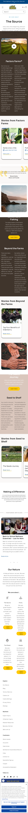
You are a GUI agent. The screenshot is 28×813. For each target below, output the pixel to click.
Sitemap (5, 706)
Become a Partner (8, 726)
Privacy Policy (7, 702)
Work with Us (6, 729)
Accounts (5, 742)
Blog (4, 688)
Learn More (14, 237)
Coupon (5, 763)
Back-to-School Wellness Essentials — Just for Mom (13, 537)
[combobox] (14, 12)
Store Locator (7, 739)
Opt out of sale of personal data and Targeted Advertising (14, 802)
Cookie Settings (7, 699)
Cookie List (6, 695)
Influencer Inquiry (8, 719)
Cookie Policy (5, 799)
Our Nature (6, 685)
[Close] (26, 784)
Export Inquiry (7, 715)
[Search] (24, 11)
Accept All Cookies (14, 810)
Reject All (14, 807)
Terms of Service (7, 692)
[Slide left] (10, 562)
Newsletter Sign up (8, 760)
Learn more (8, 627)
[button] (2, 7)
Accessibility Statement (9, 767)
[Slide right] (17, 562)
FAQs (4, 753)
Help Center (6, 746)
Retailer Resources (8, 722)
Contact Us (6, 756)
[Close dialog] (3, 780)
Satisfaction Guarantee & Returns (12, 749)
